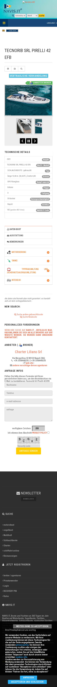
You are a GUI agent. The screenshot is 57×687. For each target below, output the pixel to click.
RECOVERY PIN (10, 591)
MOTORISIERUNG (18, 252)
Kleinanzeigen (10, 556)
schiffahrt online (11, 550)
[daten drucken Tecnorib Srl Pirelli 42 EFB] (14, 68)
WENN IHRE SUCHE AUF (28, 334)
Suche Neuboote (29, 317)
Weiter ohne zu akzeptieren (32, 626)
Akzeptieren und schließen (27, 682)
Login (6, 586)
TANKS (14, 260)
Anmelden (28, 499)
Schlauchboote (10, 540)
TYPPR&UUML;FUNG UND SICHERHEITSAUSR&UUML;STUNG (27, 271)
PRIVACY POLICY (39, 433)
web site (29, 363)
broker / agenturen (12, 575)
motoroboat (8, 525)
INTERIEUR (16, 280)
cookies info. (22, 657)
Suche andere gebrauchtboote (29, 314)
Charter (6, 545)
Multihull (7, 535)
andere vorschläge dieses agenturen (29, 365)
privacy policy (22, 645)
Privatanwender (10, 580)
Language (51, 23)
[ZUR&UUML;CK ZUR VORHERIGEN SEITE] (8, 68)
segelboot (8, 530)
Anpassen (28, 677)
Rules (6, 596)
